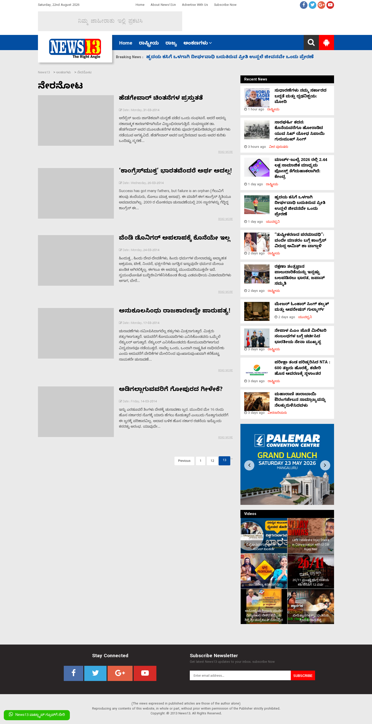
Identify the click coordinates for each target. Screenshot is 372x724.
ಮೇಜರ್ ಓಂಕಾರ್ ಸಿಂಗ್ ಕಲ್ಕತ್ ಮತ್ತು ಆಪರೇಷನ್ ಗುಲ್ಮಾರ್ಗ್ (302, 307)
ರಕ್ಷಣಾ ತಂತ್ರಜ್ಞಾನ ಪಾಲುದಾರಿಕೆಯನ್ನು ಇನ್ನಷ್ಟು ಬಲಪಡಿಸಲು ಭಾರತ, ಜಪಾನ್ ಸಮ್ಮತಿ (300, 275)
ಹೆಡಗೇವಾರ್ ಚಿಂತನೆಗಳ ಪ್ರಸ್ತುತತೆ (161, 99)
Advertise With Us (195, 5)
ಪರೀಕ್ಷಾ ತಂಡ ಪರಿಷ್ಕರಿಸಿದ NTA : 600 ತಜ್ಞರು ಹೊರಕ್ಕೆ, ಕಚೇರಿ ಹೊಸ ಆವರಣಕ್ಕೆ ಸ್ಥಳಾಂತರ (302, 368)
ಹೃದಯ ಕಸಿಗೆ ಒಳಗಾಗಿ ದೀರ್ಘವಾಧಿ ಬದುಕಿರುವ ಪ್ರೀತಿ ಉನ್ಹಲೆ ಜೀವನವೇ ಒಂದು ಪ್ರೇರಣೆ (300, 206)
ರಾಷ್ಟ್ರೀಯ (149, 43)
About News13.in (163, 5)
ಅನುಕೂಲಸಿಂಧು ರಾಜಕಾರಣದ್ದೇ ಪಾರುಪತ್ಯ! (174, 312)
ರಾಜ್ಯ (171, 43)
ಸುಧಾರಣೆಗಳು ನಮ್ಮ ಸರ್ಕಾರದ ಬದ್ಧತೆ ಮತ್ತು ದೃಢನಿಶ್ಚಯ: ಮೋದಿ (300, 96)
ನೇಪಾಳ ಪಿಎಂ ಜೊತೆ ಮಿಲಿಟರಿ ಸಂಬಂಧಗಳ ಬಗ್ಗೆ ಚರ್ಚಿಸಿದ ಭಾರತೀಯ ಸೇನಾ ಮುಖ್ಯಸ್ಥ (300, 336)
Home (140, 5)
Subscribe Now (225, 5)
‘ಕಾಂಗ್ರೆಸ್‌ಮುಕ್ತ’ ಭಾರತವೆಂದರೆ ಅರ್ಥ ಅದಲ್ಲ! (175, 172)
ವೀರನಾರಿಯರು (277, 413)
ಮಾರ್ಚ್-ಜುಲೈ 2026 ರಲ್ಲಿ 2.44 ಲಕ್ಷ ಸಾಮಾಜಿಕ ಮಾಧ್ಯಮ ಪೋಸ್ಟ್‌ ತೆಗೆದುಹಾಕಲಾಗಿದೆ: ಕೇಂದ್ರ (301, 169)
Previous (184, 461)
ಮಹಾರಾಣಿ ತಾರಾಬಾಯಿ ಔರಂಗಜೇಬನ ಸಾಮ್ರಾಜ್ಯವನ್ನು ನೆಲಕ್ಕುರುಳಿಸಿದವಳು (300, 400)
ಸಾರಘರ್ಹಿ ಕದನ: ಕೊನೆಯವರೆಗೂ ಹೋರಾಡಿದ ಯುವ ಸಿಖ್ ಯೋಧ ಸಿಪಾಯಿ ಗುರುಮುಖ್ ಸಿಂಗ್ (300, 131)
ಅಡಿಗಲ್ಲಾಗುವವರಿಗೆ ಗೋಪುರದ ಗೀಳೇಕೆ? (171, 390)
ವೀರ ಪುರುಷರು (278, 147)
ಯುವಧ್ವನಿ (273, 222)
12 (212, 461)
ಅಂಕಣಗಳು (195, 43)
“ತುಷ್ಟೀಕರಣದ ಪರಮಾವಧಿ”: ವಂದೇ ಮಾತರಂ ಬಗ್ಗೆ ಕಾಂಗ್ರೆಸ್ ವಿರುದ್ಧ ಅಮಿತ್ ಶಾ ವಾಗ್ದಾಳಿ (230, 57)
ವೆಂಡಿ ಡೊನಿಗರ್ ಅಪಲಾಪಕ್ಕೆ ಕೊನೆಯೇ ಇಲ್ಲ (174, 239)
